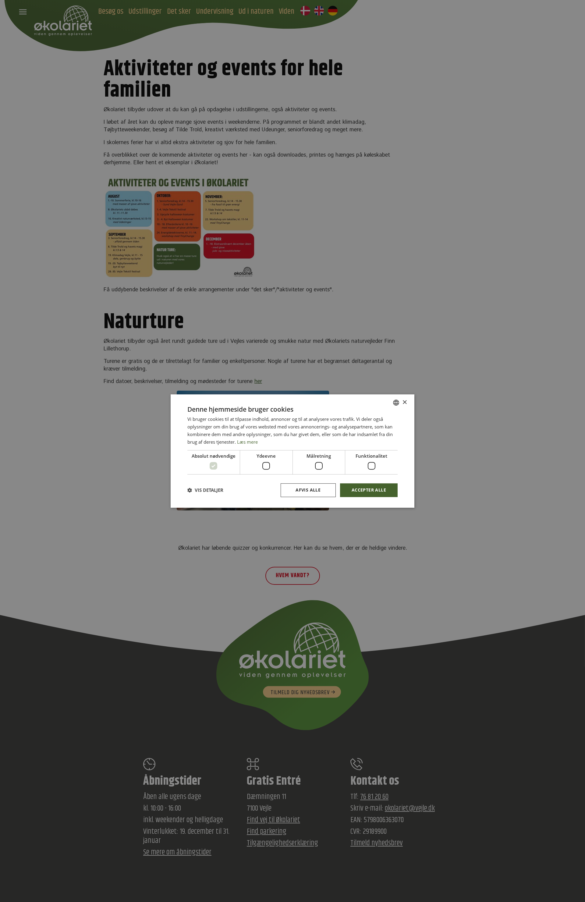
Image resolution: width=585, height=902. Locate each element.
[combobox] (396, 403)
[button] (205, 490)
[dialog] (292, 451)
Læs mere (247, 442)
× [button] (404, 402)
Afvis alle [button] (308, 490)
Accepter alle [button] (369, 490)
